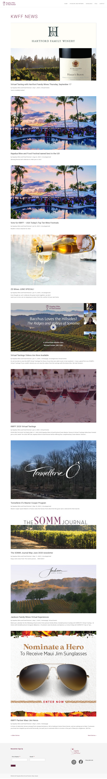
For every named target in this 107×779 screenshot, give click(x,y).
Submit (13, 765)
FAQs (96, 3)
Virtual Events (45, 87)
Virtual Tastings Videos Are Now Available (30, 355)
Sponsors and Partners (77, 3)
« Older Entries (15, 735)
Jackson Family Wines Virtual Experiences (30, 617)
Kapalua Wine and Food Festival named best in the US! (35, 153)
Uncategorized (46, 157)
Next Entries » (92, 735)
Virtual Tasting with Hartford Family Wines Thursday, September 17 (41, 84)
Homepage (45, 358)
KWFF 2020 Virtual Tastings (23, 426)
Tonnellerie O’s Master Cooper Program (28, 503)
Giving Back (89, 3)
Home (66, 3)
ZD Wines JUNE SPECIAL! (22, 289)
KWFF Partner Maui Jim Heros (24, 720)
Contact (101, 3)
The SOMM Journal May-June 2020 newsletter (32, 553)
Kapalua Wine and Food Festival (21, 87)
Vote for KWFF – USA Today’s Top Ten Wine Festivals (35, 223)
